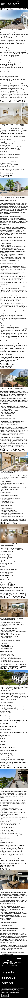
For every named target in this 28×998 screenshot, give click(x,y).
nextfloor (13, 4)
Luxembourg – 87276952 (9, 175)
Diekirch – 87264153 (12, 522)
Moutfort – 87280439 (13, 101)
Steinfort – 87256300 (13, 767)
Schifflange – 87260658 (8, 366)
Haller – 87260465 (11, 668)
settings (17, 992)
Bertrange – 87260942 (14, 8)
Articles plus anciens (6, 954)
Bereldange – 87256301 (8, 867)
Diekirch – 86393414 (12, 597)
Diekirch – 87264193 (12, 450)
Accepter (5, 995)
